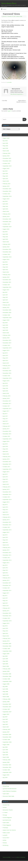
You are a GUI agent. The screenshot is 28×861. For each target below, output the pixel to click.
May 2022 (5, 267)
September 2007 (7, 711)
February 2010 (6, 638)
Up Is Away (4, 100)
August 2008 (6, 684)
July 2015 (5, 474)
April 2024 (5, 209)
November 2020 (7, 312)
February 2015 (6, 487)
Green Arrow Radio (8, 3)
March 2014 (6, 514)
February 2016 (6, 456)
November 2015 (7, 464)
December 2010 (7, 613)
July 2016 (5, 444)
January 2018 (6, 398)
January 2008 (6, 701)
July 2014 (5, 504)
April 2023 (5, 239)
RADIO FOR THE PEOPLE (9, 830)
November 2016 (7, 433)
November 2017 (7, 403)
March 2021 (6, 302)
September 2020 (7, 317)
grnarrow (5, 16)
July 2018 (5, 383)
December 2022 (7, 249)
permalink (9, 82)
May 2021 (5, 297)
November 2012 (7, 555)
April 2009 (5, 663)
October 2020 (6, 315)
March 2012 (6, 575)
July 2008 (5, 686)
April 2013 (5, 542)
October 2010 (6, 618)
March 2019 (6, 363)
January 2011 (6, 610)
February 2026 (6, 153)
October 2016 (6, 436)
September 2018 (7, 378)
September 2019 (7, 348)
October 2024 (6, 193)
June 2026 (5, 143)
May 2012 (5, 570)
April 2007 (5, 724)
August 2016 (6, 441)
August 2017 (6, 411)
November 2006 (7, 737)
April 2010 (5, 633)
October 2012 (6, 557)
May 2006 (5, 752)
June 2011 (5, 598)
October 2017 (6, 406)
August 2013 (6, 532)
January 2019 (6, 368)
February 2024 (6, 214)
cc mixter (5, 812)
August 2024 (6, 198)
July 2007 (5, 716)
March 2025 (6, 181)
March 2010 (6, 636)
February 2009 (6, 668)
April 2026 (5, 148)
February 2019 (6, 365)
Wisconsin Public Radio (8, 796)
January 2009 (6, 671)
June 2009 (5, 658)
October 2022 (6, 254)
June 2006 (5, 749)
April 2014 (5, 512)
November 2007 (7, 706)
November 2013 (7, 524)
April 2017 (5, 421)
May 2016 (5, 449)
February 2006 (6, 759)
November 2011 (7, 585)
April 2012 (5, 572)
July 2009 (5, 656)
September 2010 (7, 620)
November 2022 (7, 252)
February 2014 (6, 517)
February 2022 (6, 274)
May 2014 (5, 509)
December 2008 (7, 674)
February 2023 (6, 244)
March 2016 (6, 454)
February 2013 (6, 547)
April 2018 (5, 391)
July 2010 (5, 626)
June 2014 (5, 507)
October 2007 (6, 709)
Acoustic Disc (6, 805)
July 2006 (5, 747)
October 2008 (6, 679)
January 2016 (6, 459)
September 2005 (7, 772)
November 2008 (7, 676)
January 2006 (6, 762)
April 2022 (5, 269)
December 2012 (7, 552)
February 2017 (6, 426)
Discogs (5, 815)
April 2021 (5, 300)
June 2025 (5, 173)
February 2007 (6, 729)
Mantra (18, 857)
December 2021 (7, 279)
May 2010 (5, 631)
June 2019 (5, 355)
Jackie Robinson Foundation (9, 791)
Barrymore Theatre (8, 810)
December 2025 (7, 158)
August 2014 (6, 502)
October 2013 (6, 527)
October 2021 (6, 284)
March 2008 (6, 696)
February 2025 (6, 183)
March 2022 (6, 272)
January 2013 (6, 550)
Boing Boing (6, 786)
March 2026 (6, 150)
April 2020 (5, 330)
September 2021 (7, 287)
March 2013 (6, 545)
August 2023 (6, 229)
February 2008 (6, 699)
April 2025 (5, 178)
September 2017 (7, 408)
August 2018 (6, 380)
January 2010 (6, 641)
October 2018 (6, 375)
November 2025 (7, 161)
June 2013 (5, 537)
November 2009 (7, 646)
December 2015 (7, 461)
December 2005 (7, 764)
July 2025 (5, 171)
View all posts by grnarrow (17, 94)
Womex (5, 842)
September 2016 (7, 439)
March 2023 (6, 241)
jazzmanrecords (7, 820)
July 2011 (5, 595)
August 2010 (6, 623)
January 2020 (6, 337)
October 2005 (6, 770)
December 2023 (7, 219)
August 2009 (6, 653)
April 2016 (5, 451)
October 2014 (6, 497)
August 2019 (6, 350)
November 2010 (7, 615)
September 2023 (7, 226)
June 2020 (5, 325)
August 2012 (6, 562)
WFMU (4, 840)
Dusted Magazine (7, 817)
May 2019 (5, 358)
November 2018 (7, 373)
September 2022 (7, 257)
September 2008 (7, 681)
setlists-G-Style (19, 16)
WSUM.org (5, 845)
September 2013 (7, 529)
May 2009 (5, 661)
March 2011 (6, 605)
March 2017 (6, 423)
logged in (9, 111)
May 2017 (5, 418)
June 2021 (5, 294)
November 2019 (7, 343)
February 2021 (6, 305)
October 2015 (6, 466)
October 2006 (6, 739)
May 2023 (5, 236)
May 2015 (5, 479)
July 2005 (5, 777)
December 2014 (7, 492)
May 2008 (5, 691)
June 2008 (5, 689)
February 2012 (6, 578)
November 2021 (7, 282)
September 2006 (7, 742)
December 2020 (7, 310)
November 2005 (7, 767)
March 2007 (6, 727)
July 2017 (5, 413)
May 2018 (5, 388)
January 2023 (6, 246)
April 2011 (5, 603)
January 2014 (6, 519)
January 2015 (6, 489)
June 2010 (5, 628)
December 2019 (7, 340)
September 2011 (7, 590)
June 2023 (5, 234)
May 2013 (5, 540)
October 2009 (6, 648)
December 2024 (7, 188)
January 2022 (6, 277)
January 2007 (6, 732)
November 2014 (7, 494)
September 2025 (7, 166)
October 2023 (6, 224)
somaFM (5, 835)
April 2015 (5, 481)
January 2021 (6, 307)
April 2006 (5, 754)
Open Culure (6, 793)
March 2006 (6, 757)
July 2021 (5, 292)
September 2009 (7, 651)
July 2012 (5, 565)
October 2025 (6, 163)
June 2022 (5, 264)
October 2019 (6, 345)
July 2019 (5, 353)
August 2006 (6, 744)
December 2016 (7, 431)
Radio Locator (6, 832)
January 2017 (6, 428)
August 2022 (6, 259)
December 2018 (7, 370)
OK (24, 119)
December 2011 (7, 583)
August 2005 (6, 775)
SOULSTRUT (6, 837)
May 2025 (5, 176)
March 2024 (6, 211)
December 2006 (7, 734)
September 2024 (7, 196)
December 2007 (7, 704)
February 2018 (6, 396)
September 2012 (7, 560)
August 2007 (6, 714)
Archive (5, 807)
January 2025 (6, 186)
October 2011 (6, 588)
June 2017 (5, 416)
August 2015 (6, 471)
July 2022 (5, 262)
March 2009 (6, 666)
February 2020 (6, 335)
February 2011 (6, 608)
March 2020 (6, 332)
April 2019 (5, 360)
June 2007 (5, 719)
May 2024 (5, 206)
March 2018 (6, 393)
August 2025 (6, 168)
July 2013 (5, 535)
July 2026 (5, 140)
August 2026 (6, 138)
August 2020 (6, 320)
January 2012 (6, 580)
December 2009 (7, 643)
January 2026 (6, 156)
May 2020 (5, 327)
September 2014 (7, 499)
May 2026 (5, 145)
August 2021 (6, 289)
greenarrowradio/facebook (9, 788)
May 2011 (5, 600)
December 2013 (7, 522)
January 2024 (6, 216)
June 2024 (5, 204)
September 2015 (7, 469)
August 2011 (6, 593)
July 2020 (5, 322)
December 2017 (7, 401)
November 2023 (7, 221)
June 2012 (5, 567)
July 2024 (5, 201)
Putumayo (5, 827)
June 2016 (5, 446)
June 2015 (5, 476)
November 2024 (7, 191)
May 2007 (5, 722)
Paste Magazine (7, 825)
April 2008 (5, 694)
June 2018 (5, 385)
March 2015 (6, 484)
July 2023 (5, 231)
